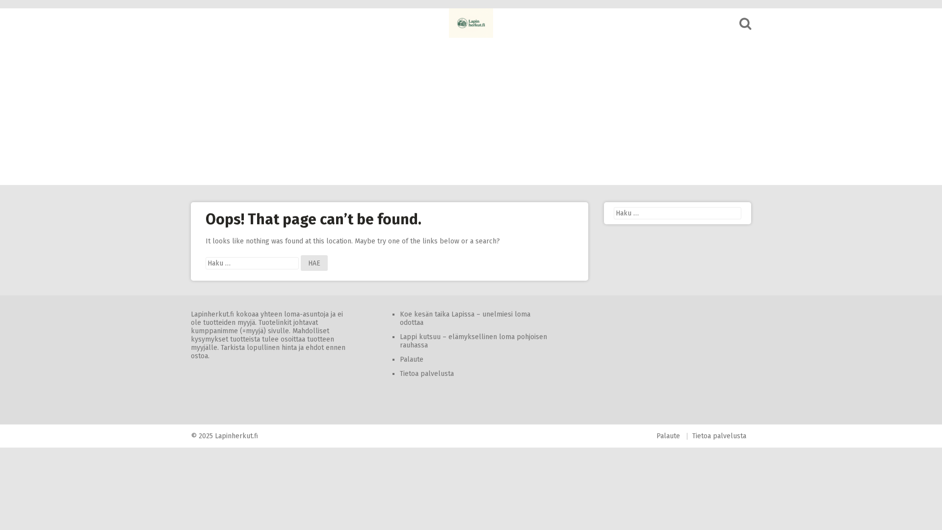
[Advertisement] (471, 111)
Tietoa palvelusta (427, 374)
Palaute (411, 359)
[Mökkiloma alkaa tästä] (471, 23)
